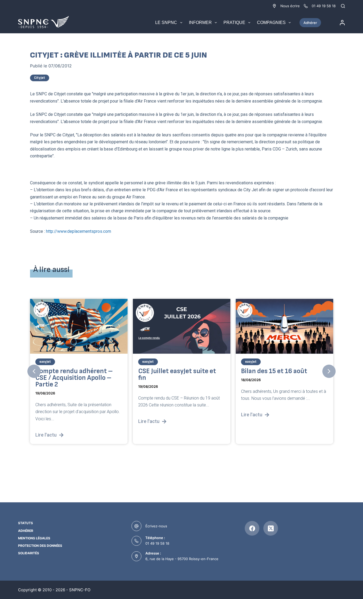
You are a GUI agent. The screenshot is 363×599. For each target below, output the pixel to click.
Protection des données (40, 546)
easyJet (45, 361)
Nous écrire (290, 6)
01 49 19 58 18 (157, 543)
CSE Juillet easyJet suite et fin (177, 374)
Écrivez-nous (156, 526)
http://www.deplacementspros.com (78, 231)
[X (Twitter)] (270, 528)
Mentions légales (34, 538)
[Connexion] (342, 22)
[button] (34, 371)
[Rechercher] (343, 6)
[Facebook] (252, 528)
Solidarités (28, 553)
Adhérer (310, 23)
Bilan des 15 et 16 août (274, 371)
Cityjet (39, 78)
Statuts (25, 523)
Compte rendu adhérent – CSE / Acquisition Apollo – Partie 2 (74, 377)
